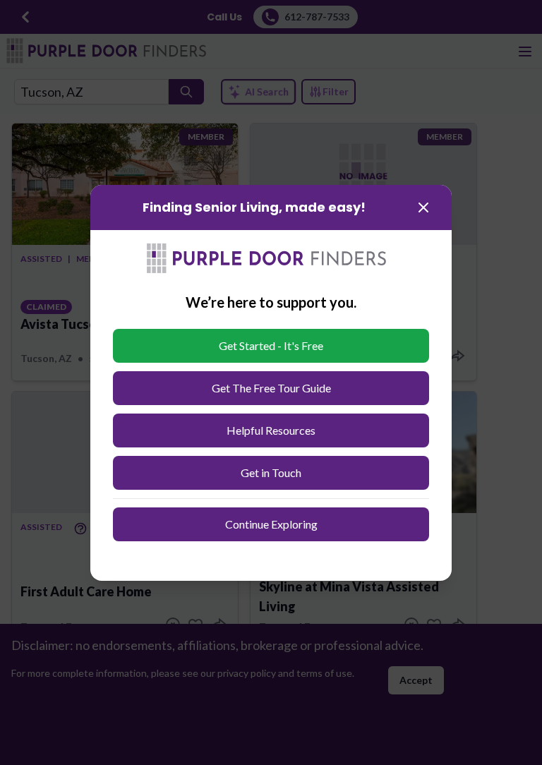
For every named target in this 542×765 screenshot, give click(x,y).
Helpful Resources (271, 430)
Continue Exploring (271, 524)
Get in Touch (271, 472)
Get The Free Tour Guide (271, 387)
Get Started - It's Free (271, 345)
